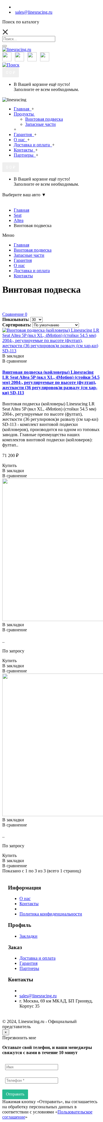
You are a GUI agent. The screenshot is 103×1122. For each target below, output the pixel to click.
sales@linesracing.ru (38, 995)
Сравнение (14, 314)
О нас (25, 898)
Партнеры (29, 968)
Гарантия (28, 963)
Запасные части (40, 124)
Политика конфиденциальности (50, 913)
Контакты (29, 903)
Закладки (28, 936)
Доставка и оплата (37, 958)
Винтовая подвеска (44, 119)
